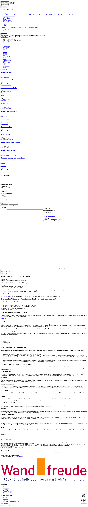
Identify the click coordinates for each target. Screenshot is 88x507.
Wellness (40, 14)
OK (1, 272)
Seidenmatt (4, 186)
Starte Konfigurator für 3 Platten (33, 27)
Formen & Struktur (76, 14)
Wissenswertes (6, 488)
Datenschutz (5, 497)
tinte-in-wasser (5, 119)
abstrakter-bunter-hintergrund (11, 142)
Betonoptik (18, 14)
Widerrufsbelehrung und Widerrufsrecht (11, 501)
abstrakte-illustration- (8, 150)
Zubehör (5, 23)
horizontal (5, 195)
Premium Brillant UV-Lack (7, 189)
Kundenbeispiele (7, 296)
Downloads (5, 489)
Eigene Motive (9, 16)
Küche (70, 14)
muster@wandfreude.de (31, 336)
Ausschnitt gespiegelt (13, 205)
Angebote (5, 24)
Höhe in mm (3, 207)
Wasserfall (44, 14)
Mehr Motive (5, 64)
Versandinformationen (7, 491)
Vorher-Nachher (6, 18)
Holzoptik (32, 14)
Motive (4, 13)
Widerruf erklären (4, 503)
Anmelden (5, 30)
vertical (4, 196)
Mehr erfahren (3, 318)
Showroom (5, 490)
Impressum (5, 499)
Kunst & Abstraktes (65, 14)
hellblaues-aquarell (7, 80)
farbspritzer (5, 103)
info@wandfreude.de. (14, 309)
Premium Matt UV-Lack (7, 187)
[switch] (83, 502)
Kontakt (4, 25)
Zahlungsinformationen (8, 492)
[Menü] (86, 494)
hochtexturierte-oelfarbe (9, 88)
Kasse (11, 36)
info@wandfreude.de (18, 447)
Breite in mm (3, 208)
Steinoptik (22, 14)
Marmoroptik (27, 14)
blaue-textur (5, 95)
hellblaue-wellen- (6, 134)
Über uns (5, 486)
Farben (81, 14)
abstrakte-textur (6, 72)
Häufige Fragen (6, 19)
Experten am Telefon (5, 1)
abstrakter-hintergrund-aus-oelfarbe (13, 158)
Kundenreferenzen (7, 20)
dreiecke (3, 166)
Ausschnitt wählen (4, 205)
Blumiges (56, 14)
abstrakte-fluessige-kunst (9, 111)
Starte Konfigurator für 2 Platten (19, 27)
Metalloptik (36, 14)
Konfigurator (5, 17)
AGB (4, 500)
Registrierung (6, 29)
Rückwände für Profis (7, 21)
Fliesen (59, 14)
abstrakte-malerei (6, 127)
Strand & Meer (13, 14)
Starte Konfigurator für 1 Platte (7, 27)
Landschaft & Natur (50, 14)
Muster (13, 16)
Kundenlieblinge (6, 14)
